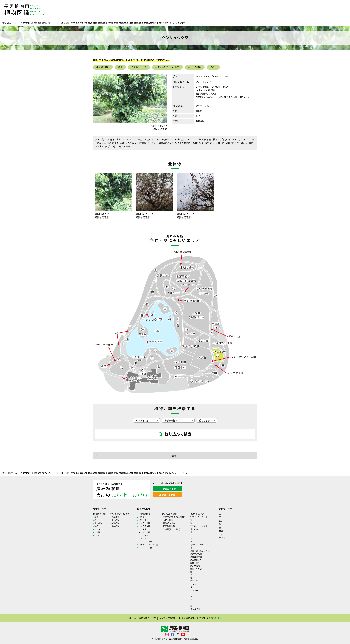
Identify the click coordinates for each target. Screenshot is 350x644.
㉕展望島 (194, 590)
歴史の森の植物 (169, 513)
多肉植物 (115, 526)
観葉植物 (115, 517)
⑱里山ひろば (196, 569)
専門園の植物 (143, 513)
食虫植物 (115, 520)
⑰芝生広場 (195, 565)
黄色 (221, 531)
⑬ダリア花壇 (196, 553)
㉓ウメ (193, 584)
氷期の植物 (168, 520)
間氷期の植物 (169, 523)
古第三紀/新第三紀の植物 (174, 517)
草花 (96, 517)
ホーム (132, 618)
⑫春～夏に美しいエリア (167, 67)
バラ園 (142, 517)
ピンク (222, 520)
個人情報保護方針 (167, 618)
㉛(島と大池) (195, 608)
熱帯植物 (115, 523)
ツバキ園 (142, 529)
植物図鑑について (147, 618)
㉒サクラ (194, 581)
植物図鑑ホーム (10, 22)
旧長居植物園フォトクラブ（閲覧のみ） (197, 618)
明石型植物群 (169, 526)
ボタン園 (142, 520)
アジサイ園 (143, 535)
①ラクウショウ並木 (198, 517)
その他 (213, 67)
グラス (97, 529)
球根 (96, 526)
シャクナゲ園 (144, 526)
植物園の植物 (102, 67)
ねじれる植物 (194, 67)
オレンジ (223, 534)
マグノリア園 (144, 532)
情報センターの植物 (120, 513)
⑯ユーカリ (195, 562)
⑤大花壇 (194, 529)
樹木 (120, 67)
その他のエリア (139, 67)
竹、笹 (96, 535)
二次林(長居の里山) (171, 529)
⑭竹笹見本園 (196, 556)
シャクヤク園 (144, 523)
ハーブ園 (142, 538)
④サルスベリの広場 (198, 526)
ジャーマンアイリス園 (148, 544)
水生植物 (98, 523)
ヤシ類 (97, 532)
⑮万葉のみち (196, 559)
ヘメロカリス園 (145, 541)
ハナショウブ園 (145, 547)
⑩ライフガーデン (197, 544)
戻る (174, 455)
